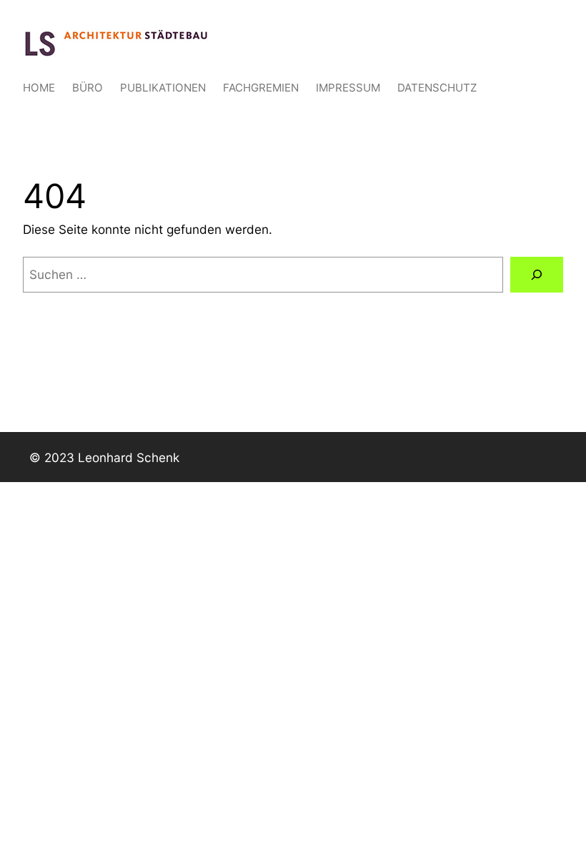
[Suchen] (536, 275)
